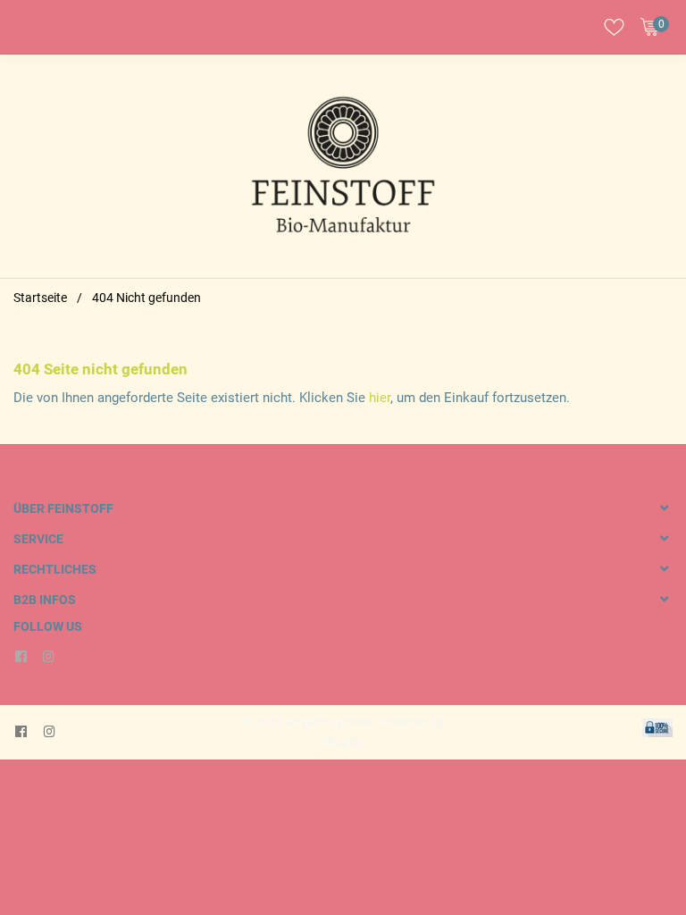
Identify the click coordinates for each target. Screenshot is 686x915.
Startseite (40, 297)
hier (379, 398)
